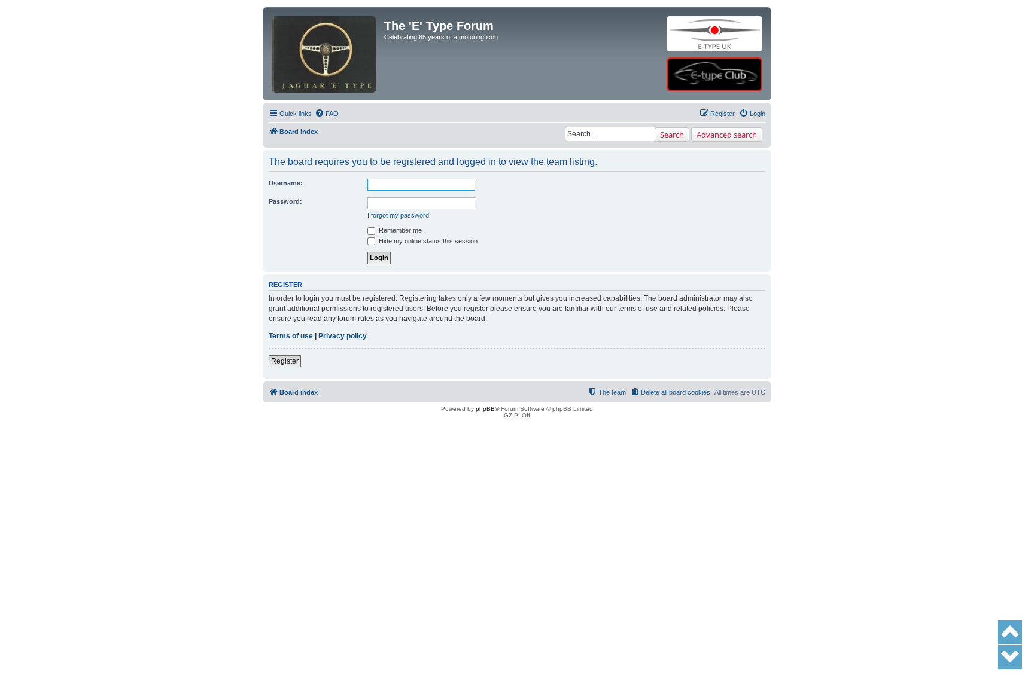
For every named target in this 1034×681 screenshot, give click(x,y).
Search (672, 134)
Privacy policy (342, 336)
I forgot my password (398, 215)
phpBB (485, 408)
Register (285, 361)
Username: (286, 183)
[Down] (1010, 657)
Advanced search (727, 134)
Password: (285, 201)
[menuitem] (327, 113)
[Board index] (325, 33)
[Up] (1010, 632)
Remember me (399, 230)
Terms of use (291, 336)
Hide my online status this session (427, 241)
